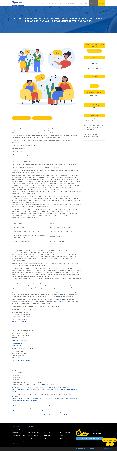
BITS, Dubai (62, 438)
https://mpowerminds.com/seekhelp (43, 382)
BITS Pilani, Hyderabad (65, 429)
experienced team (60, 299)
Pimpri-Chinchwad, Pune (34, 438)
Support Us (81, 449)
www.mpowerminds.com (19, 321)
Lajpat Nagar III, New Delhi (34, 441)
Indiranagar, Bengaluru (33, 432)
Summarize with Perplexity (42, 118)
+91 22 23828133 (17, 324)
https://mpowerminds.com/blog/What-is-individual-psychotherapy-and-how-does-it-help (37, 410)
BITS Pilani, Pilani (48, 441)
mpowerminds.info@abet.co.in (20, 319)
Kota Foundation (48, 435)
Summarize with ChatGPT (21, 118)
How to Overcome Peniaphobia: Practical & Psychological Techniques (93, 136)
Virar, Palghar (47, 432)
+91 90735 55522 (17, 363)
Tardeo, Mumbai (48, 429)
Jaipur (61, 435)
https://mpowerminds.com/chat (46, 384)
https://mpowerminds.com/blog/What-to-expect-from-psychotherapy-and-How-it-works (37, 405)
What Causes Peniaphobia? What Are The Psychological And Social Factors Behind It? (93, 127)
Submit (94, 86)
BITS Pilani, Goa (48, 438)
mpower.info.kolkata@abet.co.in (21, 360)
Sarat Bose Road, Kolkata (34, 435)
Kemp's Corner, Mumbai (33, 429)
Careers (90, 449)
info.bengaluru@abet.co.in (19, 340)
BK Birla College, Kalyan (66, 432)
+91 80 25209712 (17, 343)
